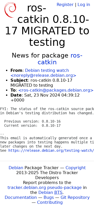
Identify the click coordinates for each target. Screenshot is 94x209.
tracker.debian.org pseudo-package (45, 187)
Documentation (21, 197)
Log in (84, 4)
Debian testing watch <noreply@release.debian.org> (43, 73)
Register (65, 4)
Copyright (76, 167)
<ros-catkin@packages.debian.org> (55, 90)
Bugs (49, 197)
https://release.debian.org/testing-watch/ (51, 150)
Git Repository (75, 197)
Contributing (50, 202)
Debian (16, 167)
